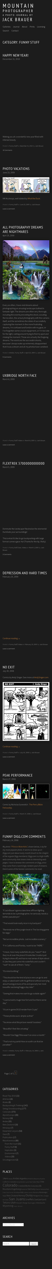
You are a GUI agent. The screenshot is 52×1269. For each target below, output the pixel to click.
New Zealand (8, 1124)
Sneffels (29, 1199)
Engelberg (16, 1189)
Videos (20, 440)
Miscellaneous (9, 1140)
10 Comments (7, 150)
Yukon (15, 1206)
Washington (32, 1203)
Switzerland (40, 1199)
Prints (32, 26)
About (24, 26)
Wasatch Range (21, 1203)
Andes (5, 1121)
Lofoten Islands (28, 1192)
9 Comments (7, 357)
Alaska (5, 1102)
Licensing (41, 26)
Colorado (7, 1111)
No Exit (9, 667)
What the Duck (34, 198)
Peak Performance (18, 775)
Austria (42, 1179)
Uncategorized (9, 1159)
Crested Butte (24, 1185)
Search (6, 30)
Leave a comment (9, 209)
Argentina (24, 1178)
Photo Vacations (16, 168)
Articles (11, 353)
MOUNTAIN (19, 5)
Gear (19, 547)
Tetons (6, 1202)
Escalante (24, 1189)
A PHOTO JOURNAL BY (18, 15)
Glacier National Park (42, 1189)
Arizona (30, 1179)
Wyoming (8, 1205)
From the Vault (11, 1143)
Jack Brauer (39, 146)
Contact (14, 30)
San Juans (17, 1199)
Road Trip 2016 (9, 1095)
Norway (6, 1118)
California (6, 1182)
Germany (31, 1189)
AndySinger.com (41, 677)
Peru (42, 1196)
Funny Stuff (13, 146)
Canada (13, 1182)
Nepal (4, 1196)
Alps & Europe (9, 1115)
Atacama (37, 1179)
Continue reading (11, 638)
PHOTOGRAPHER (18, 10)
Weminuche (40, 1203)
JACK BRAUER (18, 19)
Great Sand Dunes (8, 1192)
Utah (13, 1202)
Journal (16, 26)
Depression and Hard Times (25, 572)
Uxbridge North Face (20, 375)
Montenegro (43, 1192)
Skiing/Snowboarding (12, 1108)
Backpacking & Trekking (13, 1105)
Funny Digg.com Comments (24, 836)
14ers (5, 1178)
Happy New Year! (16, 55)
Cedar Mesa (36, 1182)
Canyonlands (20, 1182)
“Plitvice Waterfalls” (19, 846)
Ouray (29, 1195)
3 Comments (7, 554)
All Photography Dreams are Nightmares (23, 229)
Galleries (6, 26)
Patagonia (36, 1196)
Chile (42, 1181)
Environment (10, 1153)
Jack (41, 1051)
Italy (21, 1192)
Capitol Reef (28, 1182)
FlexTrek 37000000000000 (24, 463)
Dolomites (35, 1186)
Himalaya (7, 1127)
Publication (8, 1137)
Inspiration (9, 1150)
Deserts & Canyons (11, 1131)
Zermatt (20, 1206)
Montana (36, 1192)
